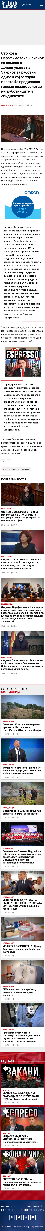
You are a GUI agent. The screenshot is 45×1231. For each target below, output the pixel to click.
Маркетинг (33, 1206)
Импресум (6, 1206)
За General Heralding (32, 1210)
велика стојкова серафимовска (17, 469)
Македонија (7, 105)
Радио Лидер (9, 5)
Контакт (5, 1210)
